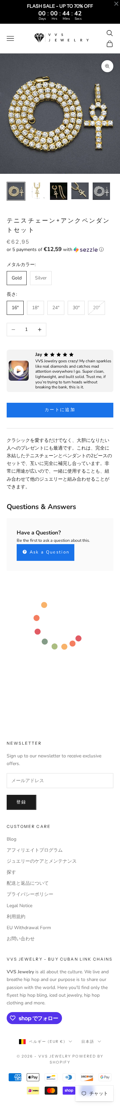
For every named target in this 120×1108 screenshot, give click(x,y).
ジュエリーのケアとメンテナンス (42, 861)
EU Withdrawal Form (29, 928)
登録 (21, 802)
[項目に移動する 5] (101, 191)
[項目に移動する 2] (37, 191)
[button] (60, 249)
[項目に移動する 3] (58, 191)
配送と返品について (28, 883)
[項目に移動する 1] (16, 191)
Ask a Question (48, 552)
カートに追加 (60, 410)
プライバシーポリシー (30, 894)
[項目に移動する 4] (80, 191)
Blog (11, 839)
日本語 (87, 1041)
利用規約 (16, 916)
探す (11, 872)
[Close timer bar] (116, 4)
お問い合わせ (21, 939)
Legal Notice (19, 905)
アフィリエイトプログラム (35, 850)
